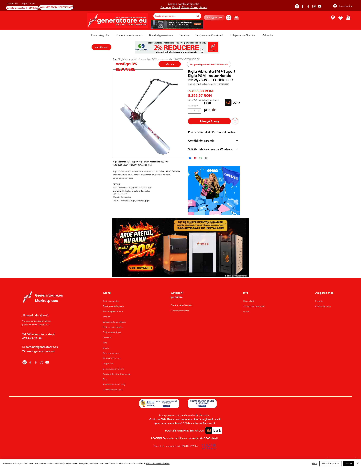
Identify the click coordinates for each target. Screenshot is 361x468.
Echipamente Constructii (114, 321)
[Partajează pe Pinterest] (195, 158)
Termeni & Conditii (112, 358)
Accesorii (107, 337)
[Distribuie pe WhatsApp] (200, 158)
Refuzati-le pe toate (330, 463)
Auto (105, 342)
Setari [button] (314, 463)
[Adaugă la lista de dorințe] (235, 121)
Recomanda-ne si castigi (114, 384)
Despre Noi (108, 363)
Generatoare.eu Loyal (113, 389)
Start (115, 59)
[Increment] (199, 110)
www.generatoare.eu (40, 351)
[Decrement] (190, 110)
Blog (105, 379)
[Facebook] (303, 6)
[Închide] (357, 463)
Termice (106, 316)
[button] (348, 17)
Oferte (106, 348)
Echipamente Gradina (113, 327)
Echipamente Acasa (112, 332)
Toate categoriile (111, 301)
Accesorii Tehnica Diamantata (115, 374)
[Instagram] (314, 6)
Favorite (319, 301)
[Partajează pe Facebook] (190, 158)
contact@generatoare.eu (42, 347)
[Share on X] (206, 158)
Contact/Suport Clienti (113, 368)
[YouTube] (319, 6)
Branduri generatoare (113, 311)
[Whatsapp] (297, 6)
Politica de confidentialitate (158, 463)
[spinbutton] (194, 110)
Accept (349, 463)
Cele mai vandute (111, 353)
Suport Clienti (44, 321)
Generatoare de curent (113, 306)
